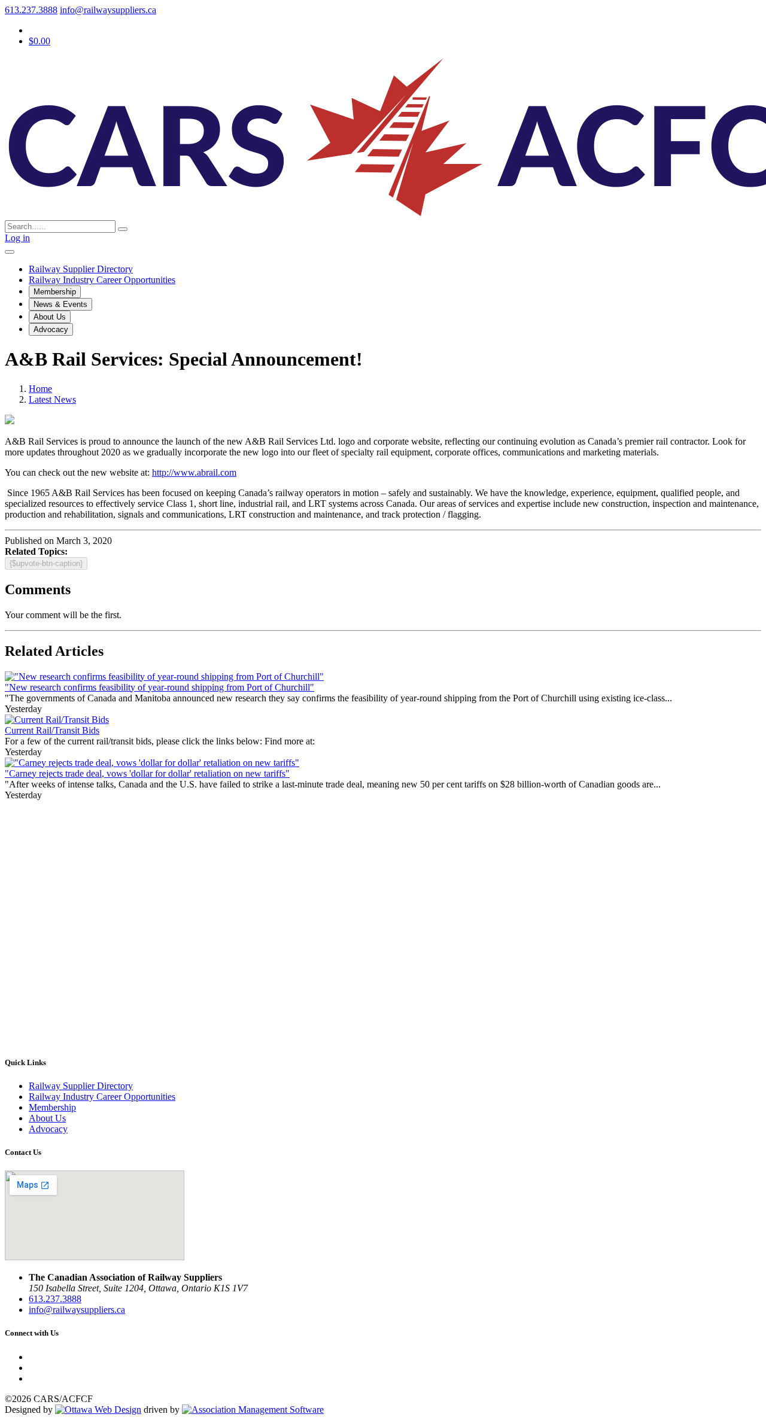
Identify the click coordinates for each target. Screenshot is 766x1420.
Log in (17, 238)
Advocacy (51, 329)
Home (40, 389)
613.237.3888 (31, 10)
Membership (55, 291)
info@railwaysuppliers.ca (108, 10)
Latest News (52, 399)
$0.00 (39, 41)
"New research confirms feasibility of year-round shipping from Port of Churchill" (159, 687)
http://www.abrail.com (194, 472)
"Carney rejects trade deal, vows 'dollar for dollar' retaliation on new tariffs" (147, 773)
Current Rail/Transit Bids (52, 730)
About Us (50, 316)
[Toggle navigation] (9, 252)
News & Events (60, 304)
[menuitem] (52, 1107)
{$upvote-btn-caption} (46, 563)
